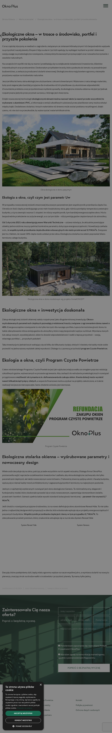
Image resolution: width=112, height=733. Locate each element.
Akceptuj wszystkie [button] (23, 713)
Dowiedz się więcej (24, 708)
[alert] (56, 366)
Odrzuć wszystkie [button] (23, 720)
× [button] (41, 685)
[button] (23, 726)
